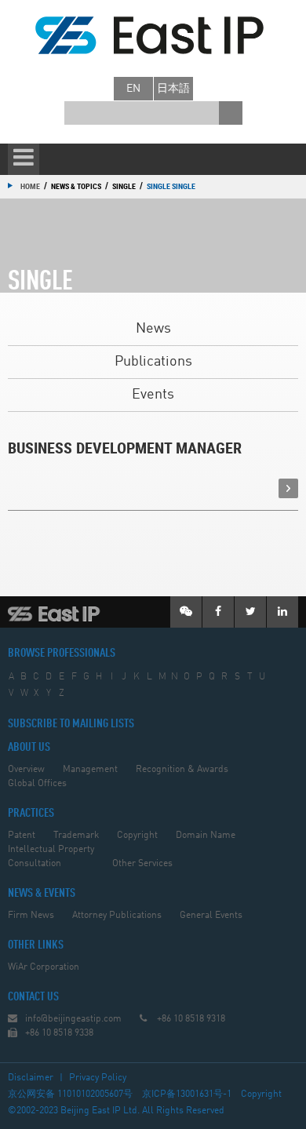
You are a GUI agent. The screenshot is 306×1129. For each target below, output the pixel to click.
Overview (26, 769)
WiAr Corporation (43, 967)
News (153, 329)
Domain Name (205, 835)
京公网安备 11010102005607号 (70, 1094)
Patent (21, 835)
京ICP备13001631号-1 (186, 1094)
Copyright (137, 835)
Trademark (76, 835)
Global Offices (37, 783)
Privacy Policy (97, 1078)
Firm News (31, 915)
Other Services (142, 864)
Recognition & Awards (182, 769)
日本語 (173, 88)
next (288, 488)
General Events (211, 915)
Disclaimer (30, 1078)
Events (153, 395)
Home (30, 185)
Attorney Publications (117, 915)
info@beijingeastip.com (73, 1019)
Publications (153, 362)
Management (90, 769)
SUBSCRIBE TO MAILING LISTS (71, 724)
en (133, 88)
